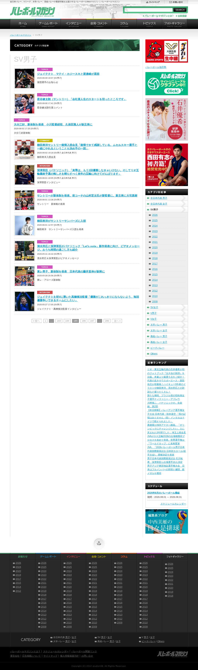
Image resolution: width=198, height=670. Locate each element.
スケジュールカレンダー (173, 503)
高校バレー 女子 (158, 342)
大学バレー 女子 (158, 330)
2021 (155, 242)
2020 (155, 247)
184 (67, 321)
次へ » (117, 321)
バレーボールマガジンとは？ (25, 651)
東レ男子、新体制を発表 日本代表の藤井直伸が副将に (71, 271)
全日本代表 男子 (158, 198)
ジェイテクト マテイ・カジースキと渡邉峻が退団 (68, 73)
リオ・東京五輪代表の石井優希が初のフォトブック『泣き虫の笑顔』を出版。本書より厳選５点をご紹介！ (165, 373)
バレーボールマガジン (20, 35)
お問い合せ (87, 656)
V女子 (153, 319)
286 (107, 321)
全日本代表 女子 (158, 203)
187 (92, 321)
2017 (155, 263)
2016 (155, 269)
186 (84, 321)
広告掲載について (31, 656)
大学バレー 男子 (158, 324)
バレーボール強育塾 (155, 67)
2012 (155, 290)
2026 (155, 215)
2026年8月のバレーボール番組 (163, 492)
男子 (67, 637)
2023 (155, 231)
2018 (155, 258)
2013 (155, 285)
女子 (74, 637)
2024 (155, 225)
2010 (155, 296)
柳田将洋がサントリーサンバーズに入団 (61, 220)
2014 (155, 280)
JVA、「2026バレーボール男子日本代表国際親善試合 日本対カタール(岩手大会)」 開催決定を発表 (166, 451)
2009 (155, 301)
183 (59, 321)
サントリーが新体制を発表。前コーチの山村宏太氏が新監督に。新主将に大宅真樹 (87, 195)
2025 (155, 220)
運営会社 (15, 656)
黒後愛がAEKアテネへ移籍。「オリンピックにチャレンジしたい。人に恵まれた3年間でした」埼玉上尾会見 (166, 429)
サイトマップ (50, 656)
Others (153, 353)
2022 (155, 236)
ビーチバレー (157, 348)
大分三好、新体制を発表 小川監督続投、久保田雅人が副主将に (53, 124)
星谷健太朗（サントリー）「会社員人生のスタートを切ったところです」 (81, 99)
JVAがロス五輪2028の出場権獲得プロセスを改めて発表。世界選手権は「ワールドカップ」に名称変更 (166, 440)
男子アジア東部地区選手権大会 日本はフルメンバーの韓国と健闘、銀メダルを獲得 (165, 469)
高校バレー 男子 (158, 336)
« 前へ (36, 321)
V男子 (153, 313)
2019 (155, 253)
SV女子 (154, 307)
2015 (155, 274)
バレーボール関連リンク (84, 651)
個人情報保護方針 (69, 656)
